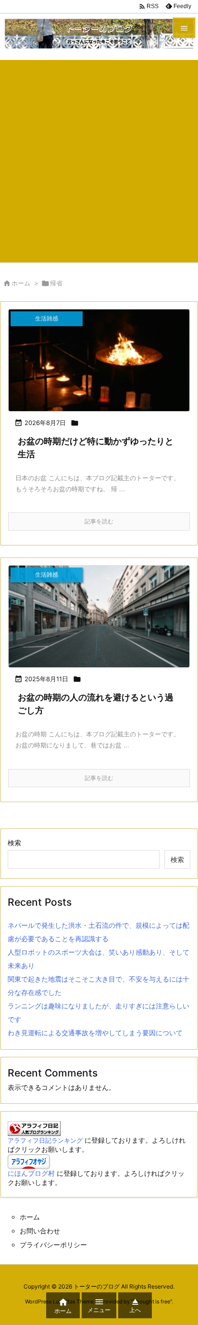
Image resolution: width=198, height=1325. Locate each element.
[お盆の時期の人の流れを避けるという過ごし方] (99, 616)
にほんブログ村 (31, 1173)
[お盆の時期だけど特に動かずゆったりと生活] (99, 360)
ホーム (21, 283)
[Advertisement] (99, 159)
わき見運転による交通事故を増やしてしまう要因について (95, 1033)
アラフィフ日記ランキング (45, 1140)
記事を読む (99, 521)
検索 (14, 843)
